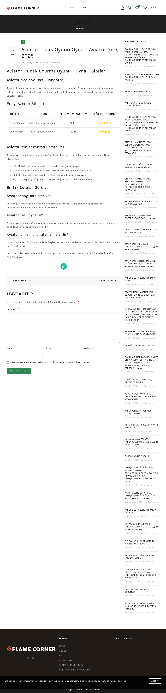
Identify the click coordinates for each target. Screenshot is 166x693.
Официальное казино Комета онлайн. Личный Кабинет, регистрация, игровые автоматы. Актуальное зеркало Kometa (141, 362)
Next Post (107, 280)
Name (11, 347)
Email (50, 347)
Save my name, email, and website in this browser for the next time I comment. (51, 362)
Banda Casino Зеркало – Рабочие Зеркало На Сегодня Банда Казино (141, 442)
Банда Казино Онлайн (137, 456)
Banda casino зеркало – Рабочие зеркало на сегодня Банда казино (141, 247)
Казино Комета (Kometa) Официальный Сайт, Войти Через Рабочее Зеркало (140, 496)
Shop (83, 7)
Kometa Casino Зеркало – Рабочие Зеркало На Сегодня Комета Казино (141, 527)
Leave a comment (51, 62)
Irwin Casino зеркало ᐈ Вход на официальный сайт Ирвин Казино (142, 77)
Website (88, 348)
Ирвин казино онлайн (137, 91)
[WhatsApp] (63, 266)
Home (72, 7)
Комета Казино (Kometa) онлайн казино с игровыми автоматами (141, 396)
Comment (13, 309)
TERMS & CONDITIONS (71, 665)
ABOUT (62, 651)
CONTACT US (65, 660)
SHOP (62, 655)
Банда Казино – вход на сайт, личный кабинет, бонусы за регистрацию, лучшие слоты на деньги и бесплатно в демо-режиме (141, 314)
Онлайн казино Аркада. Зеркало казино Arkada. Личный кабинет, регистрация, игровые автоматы (138, 147)
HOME (62, 646)
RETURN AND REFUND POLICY (74, 669)
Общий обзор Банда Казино (140, 346)
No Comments (149, 67)
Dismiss (154, 346)
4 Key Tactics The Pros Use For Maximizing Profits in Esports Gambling (141, 606)
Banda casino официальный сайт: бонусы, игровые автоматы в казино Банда (140, 264)
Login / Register (122, 7)
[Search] (129, 7)
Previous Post (22, 280)
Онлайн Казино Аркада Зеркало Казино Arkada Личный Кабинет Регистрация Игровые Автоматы (138, 184)
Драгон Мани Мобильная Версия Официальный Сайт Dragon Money (140, 295)
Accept (155, 681)
